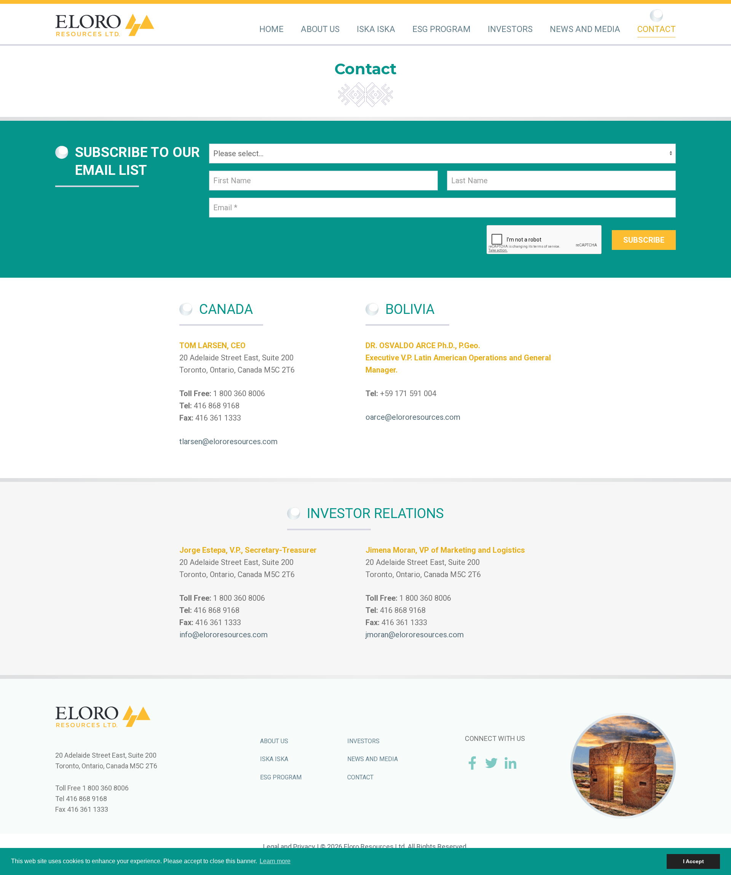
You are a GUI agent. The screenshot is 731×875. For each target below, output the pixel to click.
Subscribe (643, 240)
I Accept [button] (693, 861)
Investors (510, 29)
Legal (271, 847)
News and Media (585, 29)
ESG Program (441, 29)
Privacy (304, 847)
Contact (656, 29)
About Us (320, 29)
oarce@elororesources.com (413, 417)
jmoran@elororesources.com (415, 634)
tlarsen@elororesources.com (228, 441)
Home (271, 29)
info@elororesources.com (223, 634)
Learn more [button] (275, 861)
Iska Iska (376, 29)
